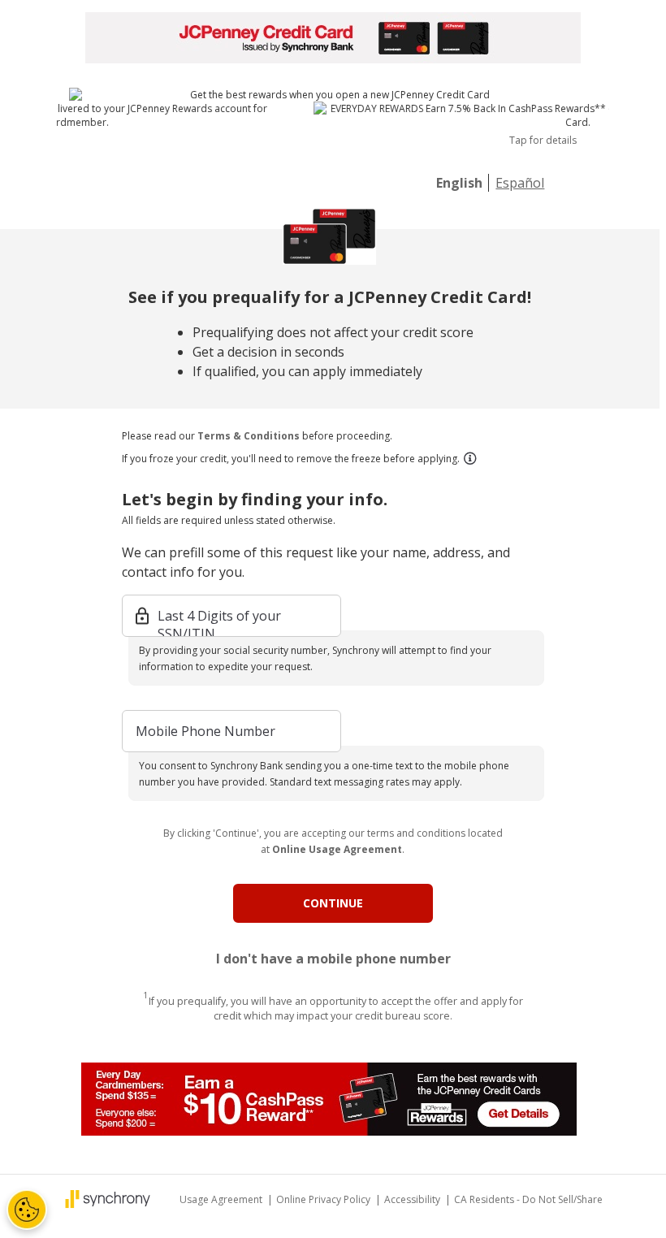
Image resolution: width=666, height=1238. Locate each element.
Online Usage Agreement (337, 849)
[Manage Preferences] (26, 1209)
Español (519, 183)
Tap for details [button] (543, 140)
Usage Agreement (222, 1199)
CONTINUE (333, 903)
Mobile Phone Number (205, 731)
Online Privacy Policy (324, 1199)
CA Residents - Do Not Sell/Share (528, 1199)
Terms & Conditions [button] (248, 436)
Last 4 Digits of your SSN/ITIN (219, 617)
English (459, 183)
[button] (469, 458)
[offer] (333, 1099)
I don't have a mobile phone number (333, 958)
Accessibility (413, 1199)
